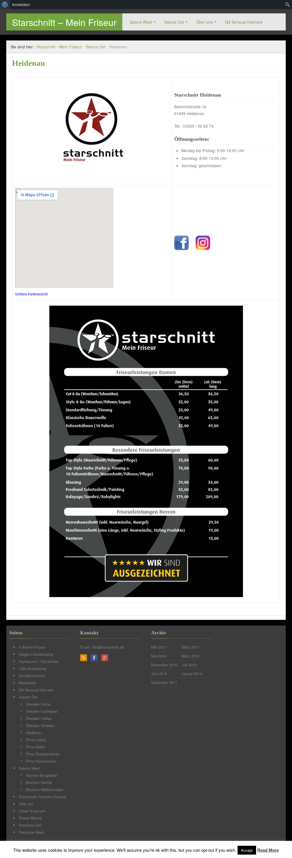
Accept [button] (247, 850)
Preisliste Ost (30, 825)
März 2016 (190, 656)
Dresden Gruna (38, 704)
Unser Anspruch (32, 811)
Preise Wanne (30, 818)
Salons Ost (174, 22)
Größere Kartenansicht (31, 294)
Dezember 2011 (164, 682)
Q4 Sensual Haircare (244, 22)
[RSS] (83, 657)
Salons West (140, 22)
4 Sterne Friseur (32, 647)
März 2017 (190, 647)
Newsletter (27, 682)
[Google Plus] (104, 657)
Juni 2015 (159, 673)
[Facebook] (94, 657)
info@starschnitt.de (108, 647)
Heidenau (33, 732)
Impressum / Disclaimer (38, 661)
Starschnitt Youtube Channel (42, 796)
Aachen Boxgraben (41, 775)
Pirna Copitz (36, 739)
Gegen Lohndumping (36, 654)
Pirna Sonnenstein (41, 761)
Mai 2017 (158, 647)
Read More (268, 850)
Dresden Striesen (40, 725)
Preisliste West (31, 832)
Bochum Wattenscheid (44, 789)
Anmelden (21, 4)
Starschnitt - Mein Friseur (59, 47)
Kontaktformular (32, 675)
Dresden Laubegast (42, 711)
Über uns (204, 22)
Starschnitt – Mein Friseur (64, 21)
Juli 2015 (189, 664)
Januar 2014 (192, 673)
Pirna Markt (35, 746)
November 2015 (164, 664)
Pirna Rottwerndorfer (43, 754)
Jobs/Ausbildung (32, 668)
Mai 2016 (158, 656)
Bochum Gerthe (39, 782)
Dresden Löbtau (39, 718)
